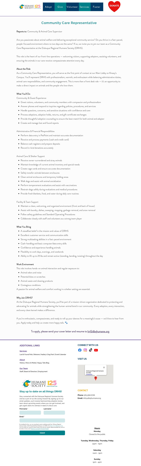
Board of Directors (30, 371)
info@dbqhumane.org (92, 398)
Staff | (22, 371)
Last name (48, 409)
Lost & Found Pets (26, 354)
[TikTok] (90, 350)
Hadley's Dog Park (47, 354)
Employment (42, 371)
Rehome (37, 354)
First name (23, 409)
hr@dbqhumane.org (98, 331)
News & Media (31, 363)
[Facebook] (80, 350)
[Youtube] (96, 350)
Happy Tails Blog (43, 363)
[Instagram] (85, 350)
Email (22, 416)
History (22, 363)
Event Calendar (60, 354)
